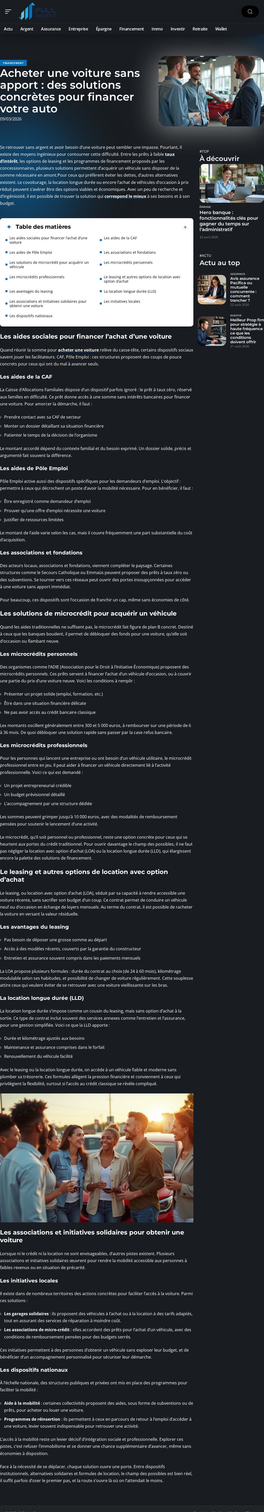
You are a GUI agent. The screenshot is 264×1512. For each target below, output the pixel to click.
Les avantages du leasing (31, 291)
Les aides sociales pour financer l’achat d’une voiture (48, 240)
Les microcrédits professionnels (37, 276)
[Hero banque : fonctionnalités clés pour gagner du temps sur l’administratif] (232, 183)
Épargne (205, 207)
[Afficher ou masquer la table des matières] (129, 227)
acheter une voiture (78, 350)
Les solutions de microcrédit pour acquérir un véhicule (49, 264)
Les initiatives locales (122, 301)
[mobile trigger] (9, 11)
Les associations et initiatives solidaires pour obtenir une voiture (48, 303)
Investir (236, 315)
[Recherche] (250, 12)
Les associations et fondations (130, 252)
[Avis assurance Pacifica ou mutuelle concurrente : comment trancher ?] (212, 289)
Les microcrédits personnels (128, 262)
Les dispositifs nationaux (31, 315)
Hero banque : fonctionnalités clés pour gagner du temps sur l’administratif (229, 221)
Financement (13, 63)
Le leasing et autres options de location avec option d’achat (142, 279)
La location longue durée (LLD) (130, 291)
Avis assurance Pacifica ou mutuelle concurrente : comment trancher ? (244, 289)
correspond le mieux (125, 196)
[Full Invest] (37, 11)
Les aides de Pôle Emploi (31, 252)
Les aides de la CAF (120, 237)
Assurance (237, 274)
